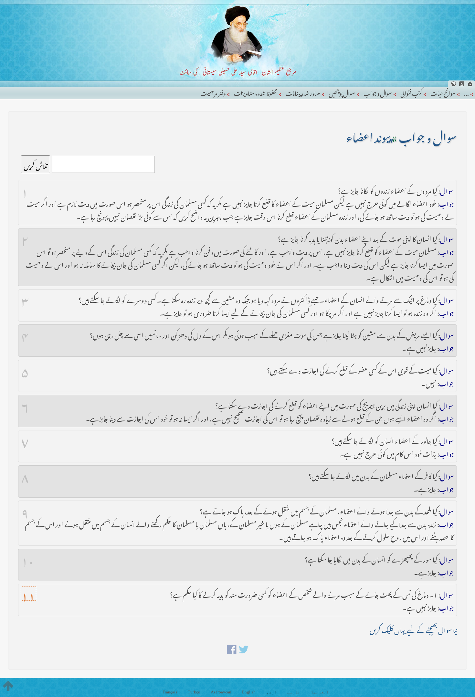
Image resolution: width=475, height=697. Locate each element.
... (466, 92)
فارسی (293, 692)
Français (170, 692)
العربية (320, 692)
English (249, 692)
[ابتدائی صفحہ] (470, 83)
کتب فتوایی (411, 92)
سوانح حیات (443, 92)
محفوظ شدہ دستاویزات (255, 92)
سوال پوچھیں (342, 92)
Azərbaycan (221, 692)
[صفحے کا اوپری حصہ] (8, 686)
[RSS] (461, 83)
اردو (271, 692)
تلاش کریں (36, 164)
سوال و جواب (378, 92)
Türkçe (194, 692)
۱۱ (28, 593)
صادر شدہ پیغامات (303, 92)
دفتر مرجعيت (213, 92)
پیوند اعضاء (368, 135)
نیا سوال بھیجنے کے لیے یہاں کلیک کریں (413, 629)
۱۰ (27, 558)
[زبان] (453, 83)
